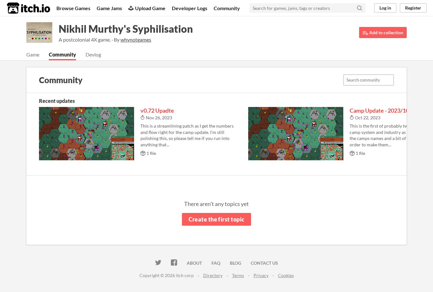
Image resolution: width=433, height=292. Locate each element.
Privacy (261, 275)
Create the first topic (217, 219)
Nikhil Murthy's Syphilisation (126, 29)
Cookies (286, 275)
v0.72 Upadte (157, 110)
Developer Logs (189, 8)
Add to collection (385, 32)
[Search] (359, 8)
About (194, 263)
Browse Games (73, 8)
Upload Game (150, 8)
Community (227, 8)
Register (413, 7)
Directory (213, 275)
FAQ (215, 263)
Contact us (264, 263)
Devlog (93, 54)
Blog (235, 263)
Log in (385, 7)
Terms (238, 275)
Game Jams (109, 8)
